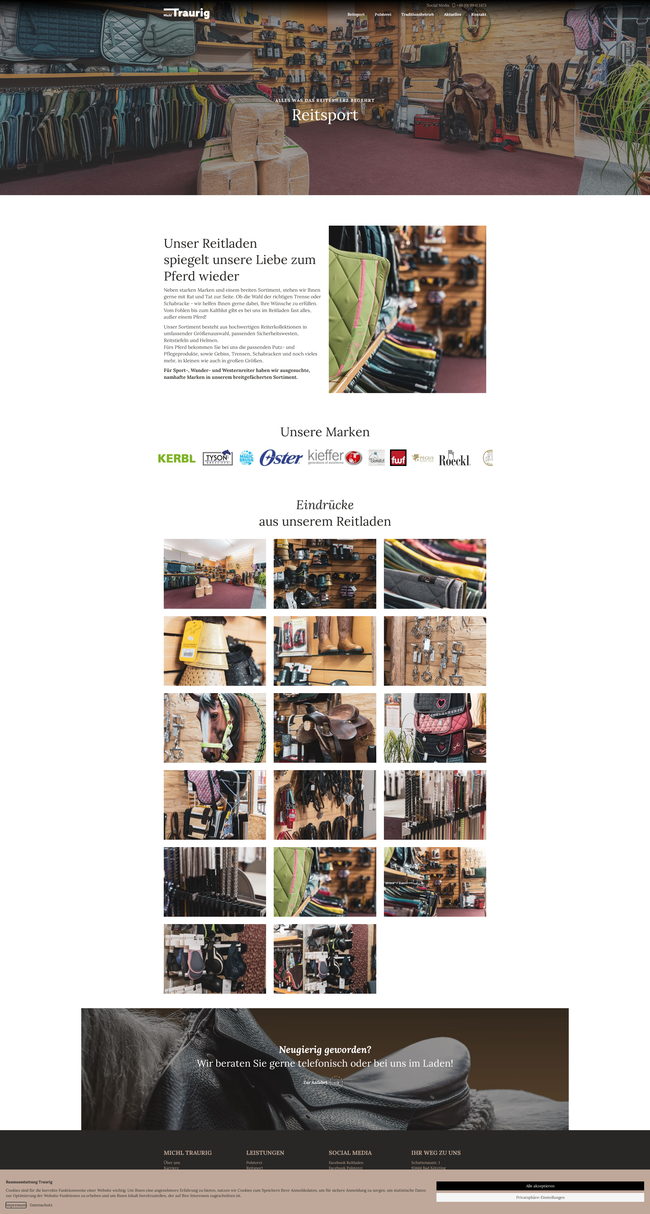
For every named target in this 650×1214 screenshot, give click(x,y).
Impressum (16, 1204)
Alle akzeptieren (540, 1186)
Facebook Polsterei (345, 1167)
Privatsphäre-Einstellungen (540, 1197)
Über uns (172, 1162)
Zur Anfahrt (315, 1082)
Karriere (171, 1167)
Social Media (438, 5)
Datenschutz (41, 1204)
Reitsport (254, 1167)
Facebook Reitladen (346, 1162)
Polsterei (254, 1162)
